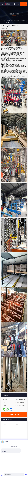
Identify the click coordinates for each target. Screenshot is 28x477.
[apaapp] (7, 409)
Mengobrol (24, 3)
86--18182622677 (22, 1)
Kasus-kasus (7, 21)
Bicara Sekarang (14, 414)
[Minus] (26, 442)
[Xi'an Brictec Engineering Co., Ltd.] (7, 4)
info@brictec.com (7, 1)
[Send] (26, 474)
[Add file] (2, 474)
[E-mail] (11, 409)
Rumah (3, 20)
